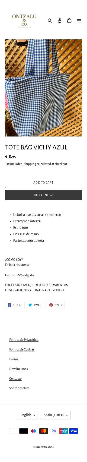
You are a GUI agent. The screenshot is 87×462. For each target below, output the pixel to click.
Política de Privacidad (24, 339)
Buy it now (43, 195)
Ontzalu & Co (47, 447)
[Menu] (79, 20)
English (25, 415)
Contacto (15, 378)
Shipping (30, 164)
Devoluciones (18, 369)
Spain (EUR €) (54, 415)
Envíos (13, 359)
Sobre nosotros (19, 388)
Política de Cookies (22, 349)
